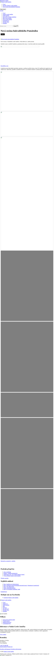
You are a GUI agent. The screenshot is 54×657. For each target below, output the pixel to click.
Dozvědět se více (4, 65)
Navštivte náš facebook (16, 649)
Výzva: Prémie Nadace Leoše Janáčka (12, 575)
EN (2, 10)
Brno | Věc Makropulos (9, 586)
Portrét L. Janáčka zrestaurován (10, 573)
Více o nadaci (3, 634)
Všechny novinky (5, 578)
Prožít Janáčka (6, 15)
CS (1, 10)
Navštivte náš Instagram (5, 649)
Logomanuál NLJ (7, 623)
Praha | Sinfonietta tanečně (9, 588)
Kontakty (5, 23)
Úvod (4, 13)
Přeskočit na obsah (4, 0)
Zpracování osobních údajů (9, 619)
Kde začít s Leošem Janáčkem (9, 17)
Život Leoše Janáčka (7, 19)
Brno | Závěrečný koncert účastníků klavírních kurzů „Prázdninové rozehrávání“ (21, 585)
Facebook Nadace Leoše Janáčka (11, 597)
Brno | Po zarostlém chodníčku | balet (12, 589)
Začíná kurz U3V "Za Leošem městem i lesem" (14, 574)
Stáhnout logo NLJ (7, 622)
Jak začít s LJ (6, 608)
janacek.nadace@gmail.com (6, 646)
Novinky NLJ (6, 22)
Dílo (4, 606)
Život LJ (5, 607)
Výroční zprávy (6, 621)
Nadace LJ (5, 603)
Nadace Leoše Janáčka (8, 14)
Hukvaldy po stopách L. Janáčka (8, 561)
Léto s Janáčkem (7, 572)
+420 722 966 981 (4, 645)
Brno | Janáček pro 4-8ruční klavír (11, 584)
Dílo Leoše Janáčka (7, 18)
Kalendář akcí (6, 20)
